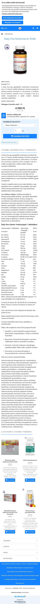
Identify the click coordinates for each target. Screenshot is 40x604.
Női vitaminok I (20, 583)
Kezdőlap (35, 564)
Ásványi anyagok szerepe (31, 575)
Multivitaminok (9, 34)
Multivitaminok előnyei (26, 571)
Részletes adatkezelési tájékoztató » (12, 13)
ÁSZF (20, 588)
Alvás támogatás (19, 575)
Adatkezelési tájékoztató (29, 588)
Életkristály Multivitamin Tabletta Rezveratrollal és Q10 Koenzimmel (10, 512)
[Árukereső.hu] (20, 597)
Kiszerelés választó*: (12, 122)
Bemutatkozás (6, 564)
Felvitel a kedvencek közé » (9, 142)
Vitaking (7, 81)
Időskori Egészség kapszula (30, 460)
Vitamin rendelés (27, 564)
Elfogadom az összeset (12, 22)
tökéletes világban (10, 194)
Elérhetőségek (18, 567)
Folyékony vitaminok (7, 575)
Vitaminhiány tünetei (13, 571)
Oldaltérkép (9, 567)
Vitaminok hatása (28, 567)
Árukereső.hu (20, 599)
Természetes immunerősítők (27, 579)
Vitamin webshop (16, 564)
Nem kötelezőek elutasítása (12, 18)
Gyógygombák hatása (11, 579)
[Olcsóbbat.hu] (20, 602)
